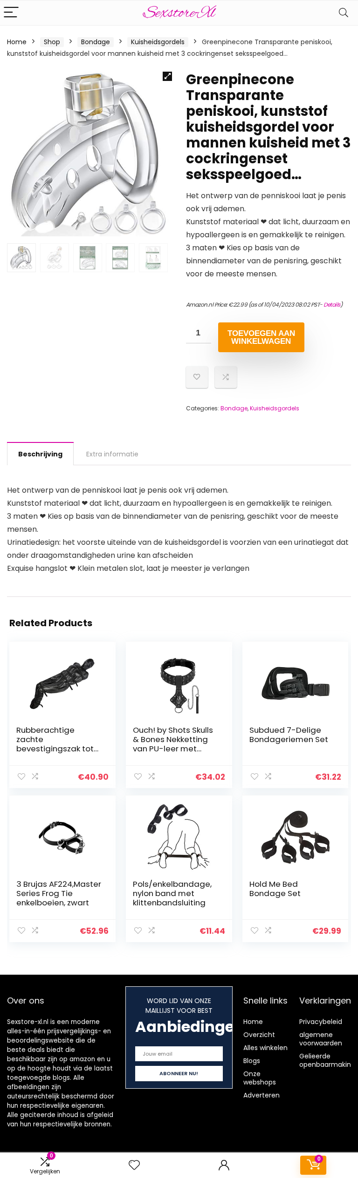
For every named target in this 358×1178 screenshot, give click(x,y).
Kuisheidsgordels (158, 42)
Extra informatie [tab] (112, 454)
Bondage (95, 42)
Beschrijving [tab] (40, 454)
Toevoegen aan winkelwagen (261, 337)
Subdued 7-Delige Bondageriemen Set (288, 734)
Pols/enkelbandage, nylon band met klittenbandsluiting (172, 893)
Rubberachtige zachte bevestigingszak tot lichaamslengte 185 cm (55, 748)
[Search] (343, 12)
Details (332, 304)
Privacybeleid (320, 1021)
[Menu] (11, 12)
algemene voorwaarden (320, 1039)
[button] (167, 76)
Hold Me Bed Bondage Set (275, 888)
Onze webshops (259, 1078)
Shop (52, 42)
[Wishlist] (134, 1165)
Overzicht (259, 1034)
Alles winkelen (265, 1047)
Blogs (251, 1060)
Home (17, 42)
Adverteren (261, 1095)
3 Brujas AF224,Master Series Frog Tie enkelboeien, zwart (58, 893)
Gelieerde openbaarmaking (327, 1060)
